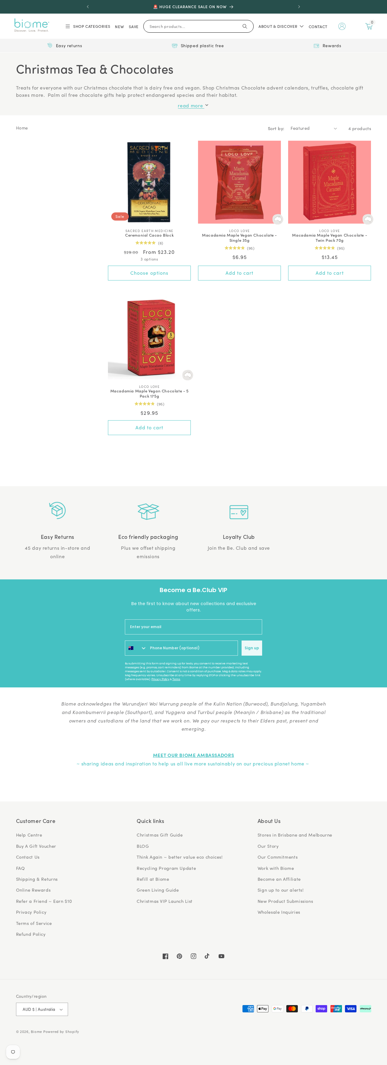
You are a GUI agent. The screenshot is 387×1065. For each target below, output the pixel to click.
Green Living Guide (158, 890)
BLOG (143, 846)
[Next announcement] (299, 6)
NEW (119, 26)
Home (22, 128)
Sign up (252, 647)
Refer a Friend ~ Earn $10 (44, 901)
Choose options (149, 273)
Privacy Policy (160, 679)
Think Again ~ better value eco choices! (180, 857)
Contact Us (28, 857)
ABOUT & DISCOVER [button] (278, 26)
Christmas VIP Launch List (165, 901)
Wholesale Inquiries (279, 912)
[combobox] (136, 648)
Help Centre (29, 835)
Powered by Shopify (61, 1031)
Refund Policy (31, 934)
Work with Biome (276, 868)
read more (191, 105)
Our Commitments (278, 857)
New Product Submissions (285, 901)
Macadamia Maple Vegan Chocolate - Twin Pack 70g (329, 238)
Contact (318, 26)
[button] (87, 26)
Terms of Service (34, 923)
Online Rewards (33, 890)
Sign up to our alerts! (281, 890)
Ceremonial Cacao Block (149, 235)
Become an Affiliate (279, 879)
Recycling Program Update (166, 868)
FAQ (20, 868)
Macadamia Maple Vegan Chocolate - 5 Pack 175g (149, 393)
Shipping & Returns (37, 879)
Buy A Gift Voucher (36, 846)
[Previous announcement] (88, 6)
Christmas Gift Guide (160, 835)
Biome (36, 1031)
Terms (176, 679)
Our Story (268, 846)
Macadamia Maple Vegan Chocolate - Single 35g (239, 238)
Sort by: (276, 128)
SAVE (133, 26)
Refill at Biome (153, 879)
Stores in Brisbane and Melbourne (295, 835)
